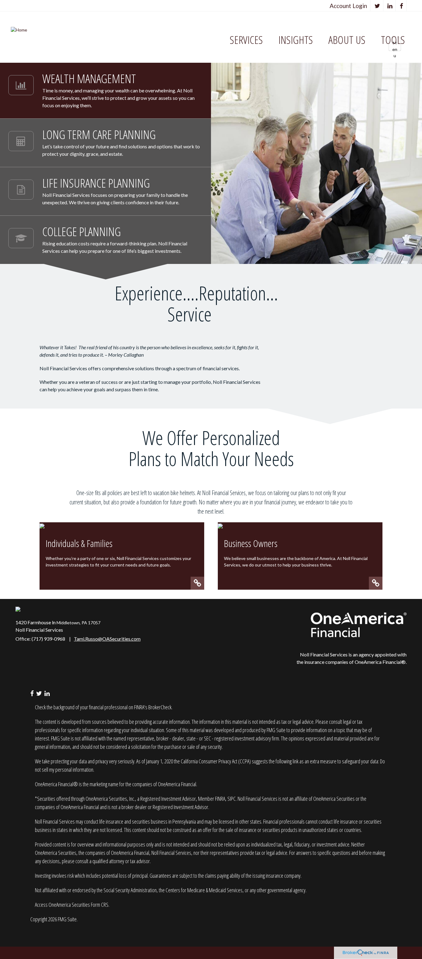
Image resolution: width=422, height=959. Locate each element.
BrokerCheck (159, 707)
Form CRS (99, 904)
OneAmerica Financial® (380, 662)
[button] (246, 40)
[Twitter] (377, 5)
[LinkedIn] (390, 5)
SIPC (231, 798)
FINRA (220, 798)
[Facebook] (402, 5)
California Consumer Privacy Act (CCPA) (216, 761)
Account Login (348, 5)
